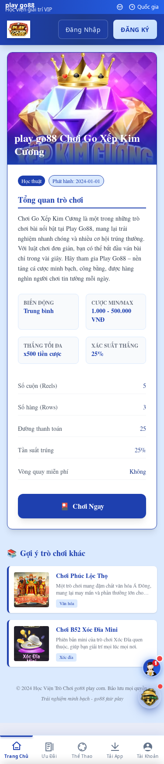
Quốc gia (148, 7)
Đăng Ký (135, 29)
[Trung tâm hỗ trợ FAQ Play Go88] (152, 667)
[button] (150, 697)
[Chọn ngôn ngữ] (119, 7)
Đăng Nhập (83, 29)
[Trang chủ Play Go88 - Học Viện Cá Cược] (18, 29)
